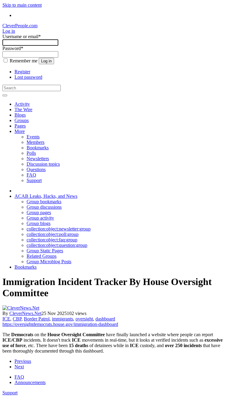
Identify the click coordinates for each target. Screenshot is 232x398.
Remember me (23, 60)
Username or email (21, 36)
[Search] (4, 95)
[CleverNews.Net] (20, 307)
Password (12, 48)
